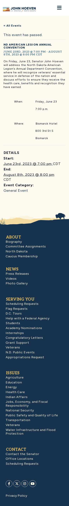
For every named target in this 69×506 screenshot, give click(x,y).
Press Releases (17, 274)
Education (14, 382)
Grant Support (17, 343)
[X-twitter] (16, 483)
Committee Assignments (26, 246)
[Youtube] (32, 483)
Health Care (15, 392)
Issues (13, 373)
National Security (20, 410)
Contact (16, 449)
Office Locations (19, 459)
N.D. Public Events (20, 352)
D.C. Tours (14, 313)
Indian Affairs (17, 397)
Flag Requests (17, 309)
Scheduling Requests (22, 304)
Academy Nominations (24, 328)
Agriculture (15, 377)
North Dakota (17, 251)
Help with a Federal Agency (28, 318)
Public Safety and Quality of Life (32, 415)
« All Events (12, 25)
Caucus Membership (22, 256)
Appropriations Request (25, 357)
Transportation (18, 420)
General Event (16, 190)
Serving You (20, 299)
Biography (14, 242)
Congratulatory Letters (24, 338)
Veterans (13, 347)
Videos (11, 279)
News (12, 269)
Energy (11, 387)
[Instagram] (24, 483)
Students (13, 323)
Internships (15, 333)
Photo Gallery (17, 283)
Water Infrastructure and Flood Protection (31, 432)
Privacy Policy (16, 496)
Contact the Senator (22, 454)
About (13, 237)
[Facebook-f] (9, 483)
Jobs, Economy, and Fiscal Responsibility (27, 404)
